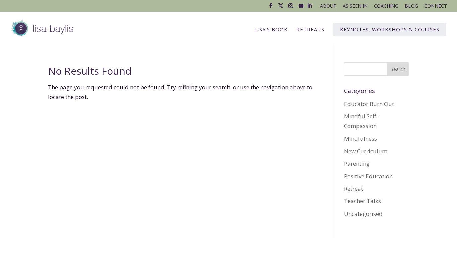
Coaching (386, 6)
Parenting (357, 163)
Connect (435, 6)
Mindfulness (360, 138)
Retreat (353, 188)
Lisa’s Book (271, 30)
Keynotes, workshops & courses (389, 29)
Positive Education (368, 176)
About (328, 6)
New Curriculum (365, 151)
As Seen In (355, 6)
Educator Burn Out (369, 104)
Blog (411, 6)
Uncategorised (363, 214)
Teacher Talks (362, 201)
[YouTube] (301, 8)
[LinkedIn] (309, 7)
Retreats (310, 30)
